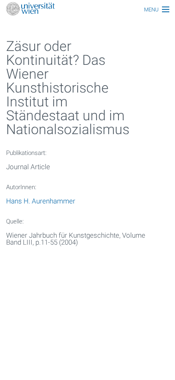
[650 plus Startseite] (87, 9)
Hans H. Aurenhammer (40, 201)
